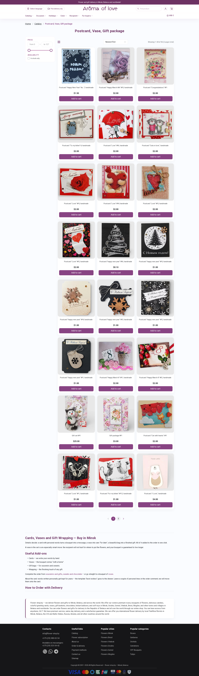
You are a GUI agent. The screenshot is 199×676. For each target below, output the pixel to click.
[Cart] (171, 8)
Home (28, 24)
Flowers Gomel (107, 650)
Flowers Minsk (107, 633)
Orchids (133, 642)
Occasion (40, 16)
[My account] (165, 8)
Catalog (28, 16)
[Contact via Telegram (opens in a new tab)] (56, 651)
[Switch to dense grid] (59, 42)
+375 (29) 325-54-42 (50, 645)
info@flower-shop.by (50, 633)
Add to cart (76, 98)
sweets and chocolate (72, 574)
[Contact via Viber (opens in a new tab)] (45, 651)
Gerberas (134, 637)
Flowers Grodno (107, 646)
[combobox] (149, 8)
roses (110, 574)
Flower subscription (80, 637)
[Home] (100, 8)
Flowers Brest (106, 637)
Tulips (132, 654)
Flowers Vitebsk (107, 642)
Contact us (76, 654)
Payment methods (79, 650)
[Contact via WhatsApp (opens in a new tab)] (50, 651)
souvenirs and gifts (54, 574)
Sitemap (75, 658)
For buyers (86, 16)
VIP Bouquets (135, 650)
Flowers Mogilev (108, 654)
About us (75, 642)
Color (63, 16)
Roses (133, 633)
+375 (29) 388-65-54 (50, 638)
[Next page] (123, 519)
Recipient (73, 16)
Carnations (134, 646)
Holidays (52, 16)
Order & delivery (78, 646)
